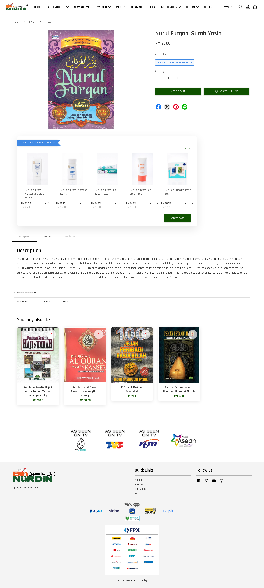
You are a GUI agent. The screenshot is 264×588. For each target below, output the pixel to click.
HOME (37, 7)
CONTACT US (140, 489)
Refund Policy (140, 580)
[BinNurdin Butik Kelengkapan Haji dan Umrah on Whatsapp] (221, 482)
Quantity (160, 71)
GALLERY (139, 484)
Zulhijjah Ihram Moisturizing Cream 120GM (35, 193)
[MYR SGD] (228, 7)
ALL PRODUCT (56, 7)
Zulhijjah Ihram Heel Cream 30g (141, 191)
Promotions (161, 54)
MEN (118, 7)
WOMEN (102, 7)
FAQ (136, 493)
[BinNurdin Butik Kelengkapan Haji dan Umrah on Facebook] (198, 482)
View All (189, 148)
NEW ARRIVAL (82, 7)
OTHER (208, 7)
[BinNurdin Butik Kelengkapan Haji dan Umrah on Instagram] (206, 482)
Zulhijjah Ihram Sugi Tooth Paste (106, 191)
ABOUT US (139, 480)
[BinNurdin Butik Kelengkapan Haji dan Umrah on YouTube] (213, 482)
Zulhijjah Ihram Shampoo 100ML (73, 191)
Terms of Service (125, 580)
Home (15, 22)
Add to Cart (177, 218)
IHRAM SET (137, 7)
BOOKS (190, 7)
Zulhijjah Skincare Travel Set (178, 191)
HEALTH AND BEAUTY (163, 7)
